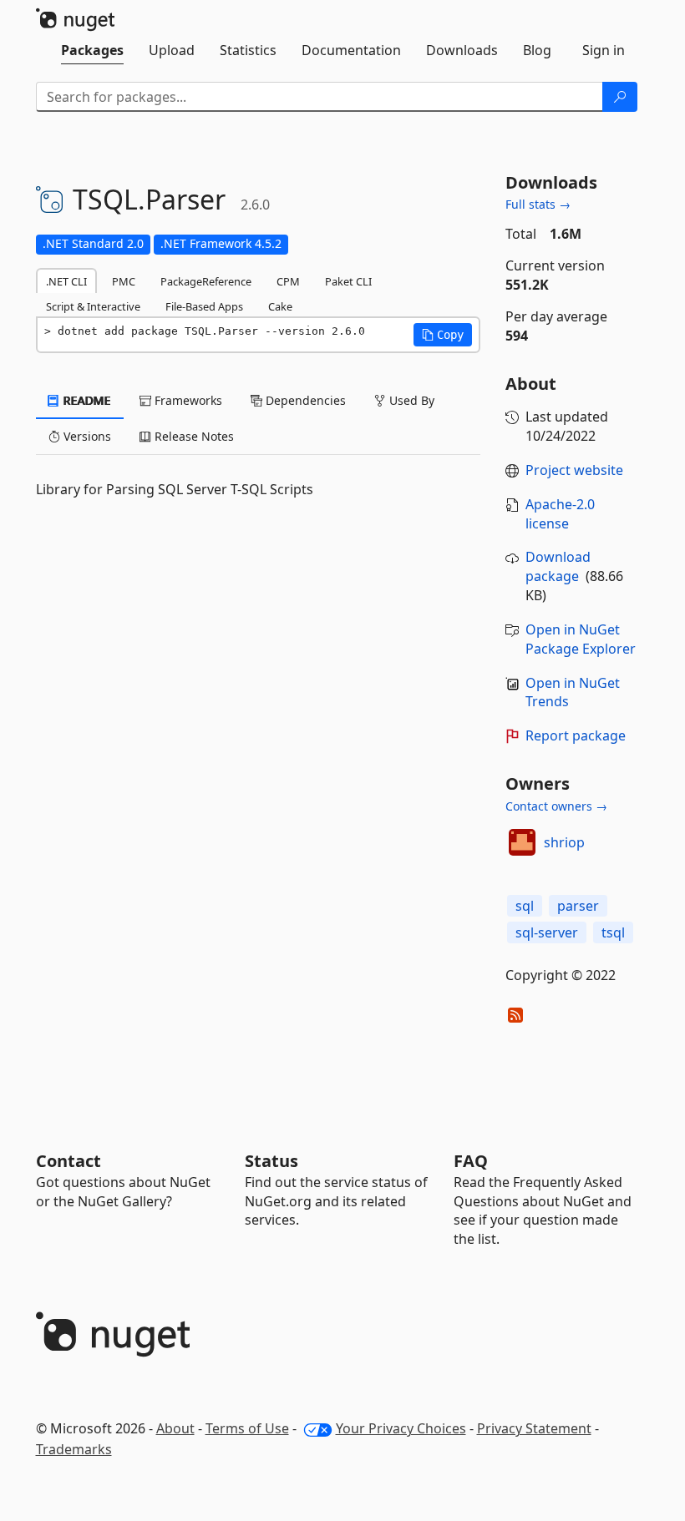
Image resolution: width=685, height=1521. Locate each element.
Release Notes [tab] (192, 436)
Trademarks (74, 1449)
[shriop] (522, 842)
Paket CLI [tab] (348, 281)
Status (271, 1161)
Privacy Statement (534, 1428)
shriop (564, 842)
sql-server (546, 932)
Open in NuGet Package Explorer (580, 639)
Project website (574, 470)
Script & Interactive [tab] (93, 306)
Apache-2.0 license (560, 514)
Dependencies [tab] (304, 400)
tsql (613, 932)
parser (578, 906)
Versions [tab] (85, 436)
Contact (68, 1161)
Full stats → (538, 204)
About (175, 1428)
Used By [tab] (410, 400)
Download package (558, 566)
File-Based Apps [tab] (204, 306)
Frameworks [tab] (186, 400)
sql (524, 906)
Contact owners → (556, 806)
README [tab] (85, 400)
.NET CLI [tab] (66, 281)
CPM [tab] (288, 281)
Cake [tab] (280, 306)
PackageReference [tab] (205, 281)
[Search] (619, 97)
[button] (443, 334)
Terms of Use (247, 1428)
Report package (575, 735)
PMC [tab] (123, 281)
